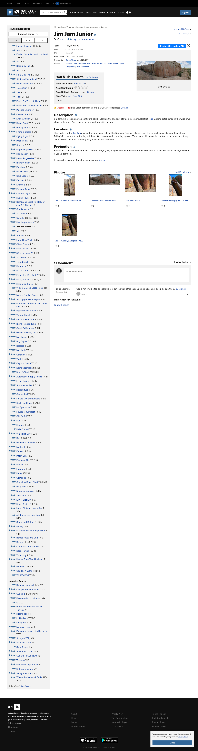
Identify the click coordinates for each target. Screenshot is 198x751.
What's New (99, 12)
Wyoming (70, 27)
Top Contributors (119, 718)
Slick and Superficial (26, 79)
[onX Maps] (14, 709)
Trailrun (37, 3)
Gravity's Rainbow (25, 328)
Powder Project (159, 722)
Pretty (19, 473)
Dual (18, 420)
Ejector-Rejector (24, 46)
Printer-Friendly (61, 305)
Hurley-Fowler (23, 197)
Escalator (20, 167)
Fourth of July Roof (25, 411)
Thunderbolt (22, 262)
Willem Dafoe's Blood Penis (29, 287)
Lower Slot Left (23, 499)
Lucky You (21, 622)
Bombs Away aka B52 (27, 537)
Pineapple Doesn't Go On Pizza (31, 631)
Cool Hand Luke (24, 403)
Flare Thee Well (24, 240)
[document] (172, 739)
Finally (19, 526)
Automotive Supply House (29, 376)
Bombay (20, 542)
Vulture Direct (23, 315)
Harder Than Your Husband (29, 559)
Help (73, 718)
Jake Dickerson (82, 67)
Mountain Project (119, 722)
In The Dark (22, 618)
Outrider (20, 218)
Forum (121, 12)
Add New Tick (75, 96)
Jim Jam (20, 235)
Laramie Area (82, 27)
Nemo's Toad (22, 372)
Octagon (20, 354)
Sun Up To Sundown (26, 655)
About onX (13, 727)
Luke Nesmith (63, 288)
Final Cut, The (23, 74)
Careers (11, 731)
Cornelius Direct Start (27, 482)
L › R (15, 40)
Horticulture (22, 389)
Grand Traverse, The (26, 332)
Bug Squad (22, 341)
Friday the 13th (23, 279)
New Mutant (22, 248)
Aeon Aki (103, 63)
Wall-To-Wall (22, 575)
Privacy (112, 747)
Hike (27, 3)
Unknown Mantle (24, 669)
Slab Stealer (22, 647)
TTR (18, 96)
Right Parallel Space (26, 310)
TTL (18, 92)
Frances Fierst (93, 63)
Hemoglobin (22, 127)
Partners (111, 12)
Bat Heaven (22, 171)
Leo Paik (69, 63)
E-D (18, 602)
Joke (18, 231)
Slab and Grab (23, 642)
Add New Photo (183, 172)
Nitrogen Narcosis (25, 491)
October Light (23, 193)
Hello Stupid (22, 429)
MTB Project (117, 726)
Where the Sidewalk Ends (29, 677)
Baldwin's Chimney (25, 442)
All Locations (59, 27)
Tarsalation (21, 88)
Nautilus (103, 27)
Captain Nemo (23, 363)
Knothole (20, 184)
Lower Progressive (25, 158)
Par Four (20, 566)
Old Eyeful (21, 416)
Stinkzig (20, 145)
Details (124, 107)
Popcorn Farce (23, 189)
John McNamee (79, 63)
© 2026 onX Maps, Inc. (91, 747)
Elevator (20, 180)
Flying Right (22, 136)
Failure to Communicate (28, 398)
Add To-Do (79, 83)
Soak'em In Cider (24, 651)
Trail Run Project (160, 718)
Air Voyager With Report (28, 299)
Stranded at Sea (24, 385)
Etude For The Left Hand (28, 101)
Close (172, 742)
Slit (18, 70)
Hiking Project (159, 714)
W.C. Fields (21, 213)
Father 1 (20, 451)
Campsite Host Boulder (27, 589)
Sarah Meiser (71, 60)
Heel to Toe (21, 613)
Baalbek (20, 345)
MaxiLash (21, 350)
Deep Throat (22, 550)
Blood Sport (22, 123)
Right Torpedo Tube (26, 323)
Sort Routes (25, 686)
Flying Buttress (23, 131)
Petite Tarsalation (24, 83)
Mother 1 (20, 447)
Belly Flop (21, 486)
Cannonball (22, 394)
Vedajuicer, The (23, 673)
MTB (18, 3)
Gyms (88, 12)
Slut (18, 50)
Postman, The (23, 460)
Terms (105, 747)
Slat (18, 61)
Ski (47, 3)
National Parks (159, 726)
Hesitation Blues (24, 284)
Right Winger (23, 162)
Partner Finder (78, 726)
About (74, 714)
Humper (20, 425)
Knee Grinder (23, 118)
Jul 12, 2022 (181, 289)
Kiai (18, 438)
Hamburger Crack (25, 222)
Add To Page (184, 33)
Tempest (20, 660)
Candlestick (22, 114)
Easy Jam (20, 469)
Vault (18, 359)
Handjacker (22, 153)
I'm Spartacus (23, 407)
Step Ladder (22, 175)
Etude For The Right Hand (29, 105)
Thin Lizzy (21, 555)
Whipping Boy (23, 433)
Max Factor (21, 337)
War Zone (21, 257)
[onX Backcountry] (62, 3)
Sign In (185, 12)
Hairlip (19, 464)
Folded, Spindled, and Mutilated (32, 54)
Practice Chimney (25, 110)
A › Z (41, 40)
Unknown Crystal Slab (27, 664)
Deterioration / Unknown (28, 598)
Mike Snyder (113, 63)
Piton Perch (22, 140)
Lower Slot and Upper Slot (29, 508)
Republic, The (23, 66)
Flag (187, 294)
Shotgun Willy (23, 638)
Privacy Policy (183, 737)
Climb (9, 3)
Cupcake (20, 593)
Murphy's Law (23, 627)
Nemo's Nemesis (24, 367)
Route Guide (76, 12)
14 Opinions (92, 77)
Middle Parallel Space (27, 295)
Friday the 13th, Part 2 (27, 275)
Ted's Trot (21, 495)
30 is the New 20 (24, 253)
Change (91, 92)
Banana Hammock (25, 585)
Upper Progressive (25, 149)
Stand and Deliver (25, 522)
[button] (139, 70)
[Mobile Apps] (128, 12)
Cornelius (21, 477)
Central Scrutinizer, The (28, 546)
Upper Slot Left (23, 504)
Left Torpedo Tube (25, 319)
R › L (28, 40)
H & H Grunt (22, 270)
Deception (21, 266)
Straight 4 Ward (24, 570)
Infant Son (21, 455)
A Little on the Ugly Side (28, 515)
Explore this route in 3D (172, 46)
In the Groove (23, 381)
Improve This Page (182, 29)
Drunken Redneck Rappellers (30, 530)
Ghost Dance (22, 244)
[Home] (23, 12)
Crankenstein (23, 209)
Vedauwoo (94, 27)
